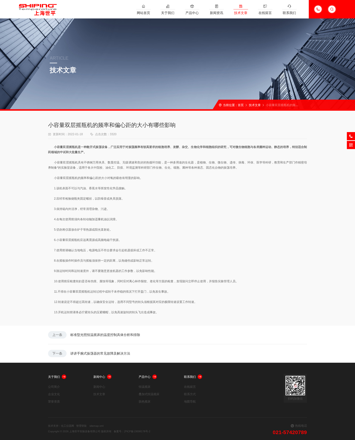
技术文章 (240, 13)
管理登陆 (81, 425)
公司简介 (54, 386)
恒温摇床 (145, 386)
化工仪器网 (67, 425)
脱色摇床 (145, 401)
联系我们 (289, 13)
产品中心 (192, 13)
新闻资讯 (216, 13)
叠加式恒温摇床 (149, 394)
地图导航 (190, 401)
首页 (241, 105)
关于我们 (167, 13)
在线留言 (265, 13)
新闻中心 (99, 376)
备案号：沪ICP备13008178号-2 (132, 431)
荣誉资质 (54, 401)
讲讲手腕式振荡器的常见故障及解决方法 (100, 353)
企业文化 (54, 394)
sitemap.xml (96, 425)
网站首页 (143, 13)
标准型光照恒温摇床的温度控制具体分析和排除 (105, 335)
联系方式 (190, 394)
